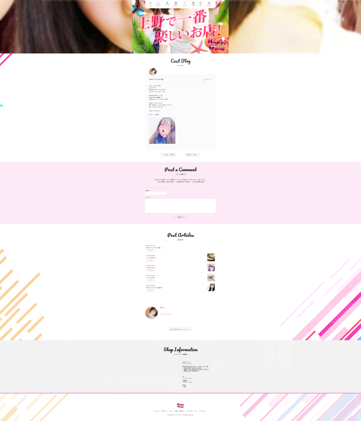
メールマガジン (202, 411)
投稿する (180, 217)
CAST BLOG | (179, 329)
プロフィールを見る (165, 314)
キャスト (171, 411)
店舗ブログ (182, 411)
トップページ (157, 411)
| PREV (169, 154)
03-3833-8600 (188, 378)
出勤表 (176, 411)
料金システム (164, 411)
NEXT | (192, 154)
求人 (196, 411)
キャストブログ (189, 411)
